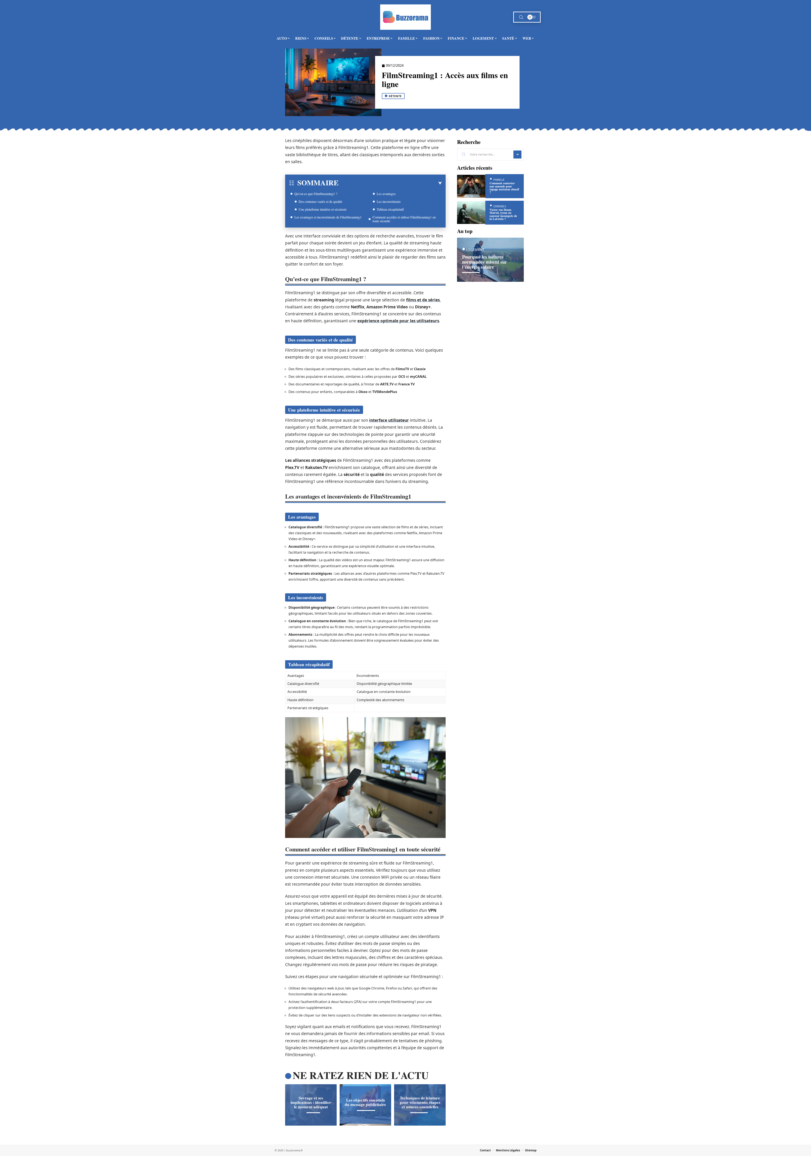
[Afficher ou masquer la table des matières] (390, 183)
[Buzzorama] (405, 17)
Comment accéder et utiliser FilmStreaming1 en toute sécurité (404, 219)
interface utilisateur (389, 420)
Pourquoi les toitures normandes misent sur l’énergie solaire (484, 261)
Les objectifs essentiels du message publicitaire (365, 1102)
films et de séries (423, 300)
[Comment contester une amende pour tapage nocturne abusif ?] (471, 186)
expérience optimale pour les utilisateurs (398, 321)
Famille (498, 179)
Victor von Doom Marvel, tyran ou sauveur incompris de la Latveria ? (503, 214)
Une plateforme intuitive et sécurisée (323, 209)
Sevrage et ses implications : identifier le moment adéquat (311, 1102)
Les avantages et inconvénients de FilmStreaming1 (328, 217)
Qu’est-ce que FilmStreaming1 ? (315, 193)
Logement (475, 250)
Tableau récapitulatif (390, 209)
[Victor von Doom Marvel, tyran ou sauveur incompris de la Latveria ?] (471, 212)
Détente (395, 96)
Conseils (499, 206)
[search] (521, 17)
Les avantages (386, 193)
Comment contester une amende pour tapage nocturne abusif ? (504, 187)
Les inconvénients (389, 201)
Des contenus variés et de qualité (320, 201)
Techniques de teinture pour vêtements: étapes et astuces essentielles (420, 1102)
